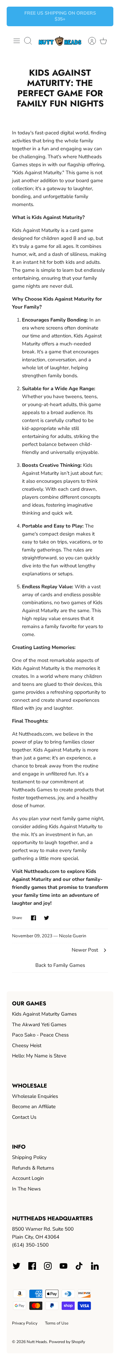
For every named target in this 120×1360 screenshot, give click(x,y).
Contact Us (24, 1117)
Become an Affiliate (34, 1106)
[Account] (88, 41)
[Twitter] (16, 1266)
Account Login (28, 1178)
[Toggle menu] (16, 41)
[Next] (104, 16)
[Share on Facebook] (33, 918)
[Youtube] (63, 1266)
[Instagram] (48, 1266)
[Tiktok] (79, 1266)
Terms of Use (56, 1323)
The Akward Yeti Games (39, 1024)
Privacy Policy (24, 1323)
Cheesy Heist (26, 1045)
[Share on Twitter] (46, 918)
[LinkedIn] (95, 1266)
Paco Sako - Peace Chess (40, 1035)
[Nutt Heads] (60, 41)
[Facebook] (32, 1266)
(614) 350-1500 (30, 1245)
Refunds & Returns (33, 1168)
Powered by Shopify (67, 1341)
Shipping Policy (29, 1157)
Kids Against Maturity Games (44, 1014)
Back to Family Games (60, 965)
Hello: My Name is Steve (39, 1055)
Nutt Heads (37, 1341)
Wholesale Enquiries (35, 1096)
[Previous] (16, 16)
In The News (26, 1188)
